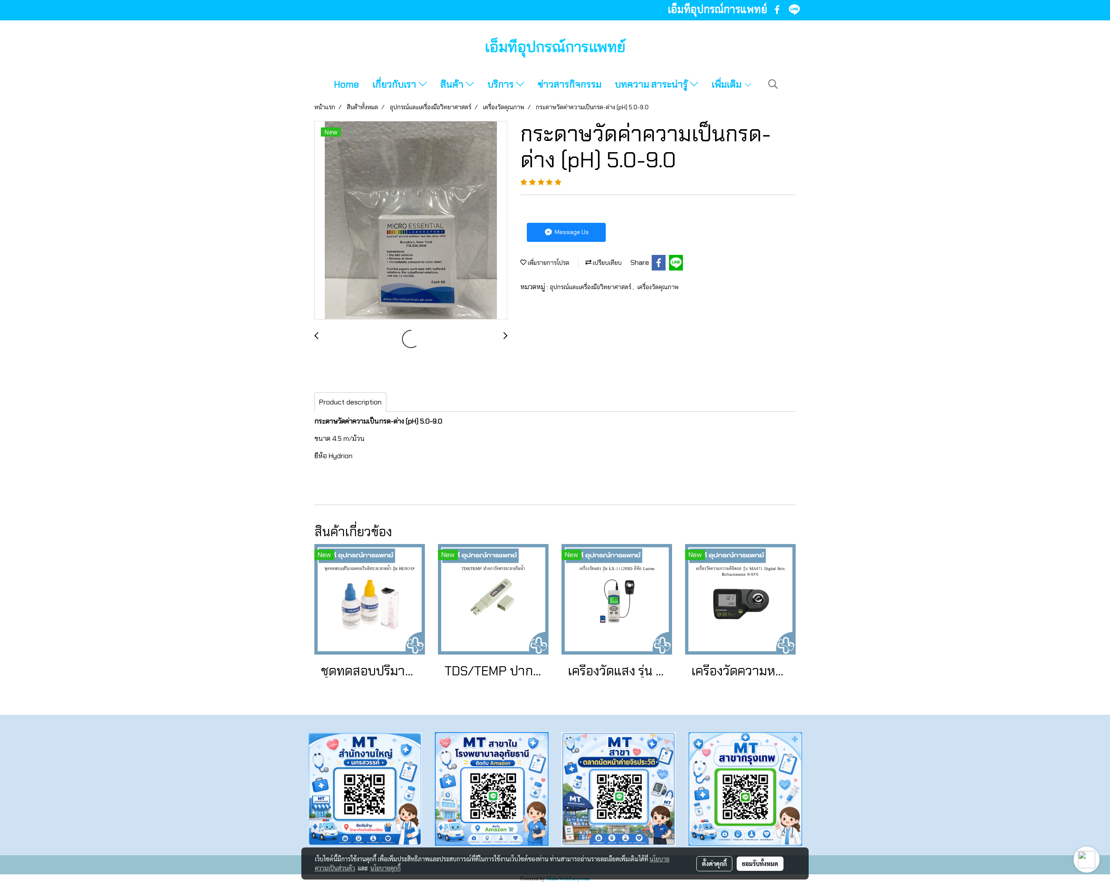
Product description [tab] (350, 402)
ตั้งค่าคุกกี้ (714, 863)
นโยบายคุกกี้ (385, 868)
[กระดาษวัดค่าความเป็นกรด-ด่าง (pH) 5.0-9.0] (411, 220)
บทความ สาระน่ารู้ (652, 84)
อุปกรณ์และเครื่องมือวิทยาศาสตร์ (591, 287)
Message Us (571, 232)
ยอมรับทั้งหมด (760, 863)
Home (346, 84)
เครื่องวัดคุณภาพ (658, 287)
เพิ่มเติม (728, 84)
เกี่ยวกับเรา (395, 84)
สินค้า (453, 84)
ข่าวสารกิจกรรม (569, 84)
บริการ (501, 84)
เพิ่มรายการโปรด (547, 263)
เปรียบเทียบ (606, 263)
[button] (773, 84)
